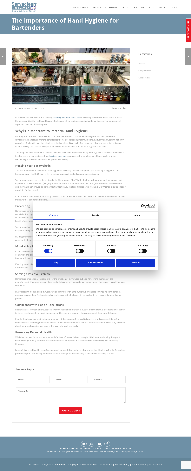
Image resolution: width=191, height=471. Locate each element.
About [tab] (137, 215)
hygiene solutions (57, 156)
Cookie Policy (139, 464)
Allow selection (95, 262)
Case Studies (144, 77)
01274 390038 (53, 451)
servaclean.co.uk (91, 451)
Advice (117, 108)
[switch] (80, 251)
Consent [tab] (53, 215)
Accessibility (155, 464)
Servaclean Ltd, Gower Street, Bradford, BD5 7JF (121, 451)
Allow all (136, 262)
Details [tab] (95, 215)
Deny (55, 262)
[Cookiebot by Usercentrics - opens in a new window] (143, 206)
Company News (145, 70)
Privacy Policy (122, 464)
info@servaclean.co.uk (72, 451)
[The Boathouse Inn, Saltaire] (3, 56)
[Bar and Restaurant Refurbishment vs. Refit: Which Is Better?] (188, 56)
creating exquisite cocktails (66, 117)
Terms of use (106, 464)
